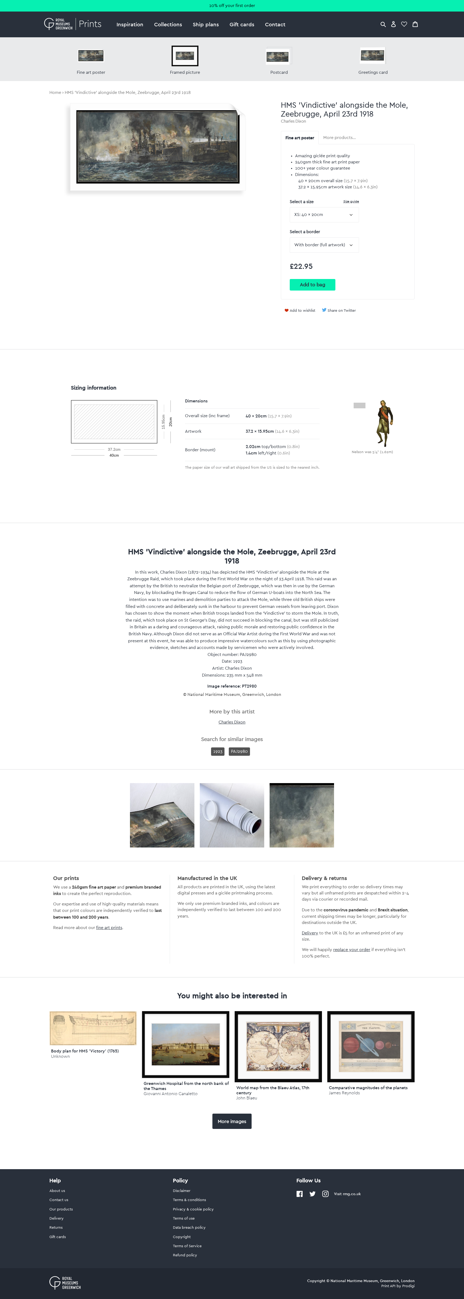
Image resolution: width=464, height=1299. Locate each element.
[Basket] (415, 24)
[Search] (383, 24)
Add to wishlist (302, 311)
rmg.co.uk (352, 1193)
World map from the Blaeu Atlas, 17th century (272, 1090)
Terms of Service (187, 1246)
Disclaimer (181, 1191)
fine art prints (109, 928)
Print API (388, 1286)
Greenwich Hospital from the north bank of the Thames (186, 1086)
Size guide (351, 201)
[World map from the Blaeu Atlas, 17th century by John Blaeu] (278, 1046)
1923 (217, 751)
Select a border (305, 232)
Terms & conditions (189, 1200)
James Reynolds (344, 1092)
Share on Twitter (342, 311)
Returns (56, 1228)
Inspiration (130, 24)
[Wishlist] (404, 24)
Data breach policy (189, 1228)
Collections (168, 24)
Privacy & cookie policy (193, 1209)
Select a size (324, 201)
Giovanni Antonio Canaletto (171, 1093)
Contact (275, 24)
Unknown (60, 1056)
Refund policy (185, 1255)
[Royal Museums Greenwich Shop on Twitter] (312, 1196)
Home (55, 92)
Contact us (58, 1200)
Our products (61, 1209)
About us (57, 1191)
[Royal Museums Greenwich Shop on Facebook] (299, 1196)
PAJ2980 (239, 751)
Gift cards (242, 24)
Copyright (182, 1237)
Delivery (310, 933)
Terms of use (184, 1218)
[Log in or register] (393, 24)
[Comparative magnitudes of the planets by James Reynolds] (371, 1046)
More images (232, 1121)
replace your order (351, 950)
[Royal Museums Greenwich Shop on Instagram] (325, 1196)
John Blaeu (246, 1097)
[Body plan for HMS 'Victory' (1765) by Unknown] (93, 1044)
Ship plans (206, 24)
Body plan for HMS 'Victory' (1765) (85, 1051)
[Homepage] (74, 24)
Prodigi (408, 1286)
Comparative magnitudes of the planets (368, 1087)
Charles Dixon (293, 121)
